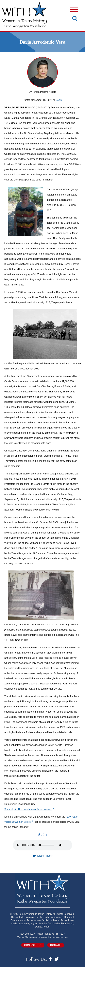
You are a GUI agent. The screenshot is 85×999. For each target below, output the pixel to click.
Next (49, 855)
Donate (55, 945)
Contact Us (32, 945)
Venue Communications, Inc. (54, 937)
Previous (39, 855)
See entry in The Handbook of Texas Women (28, 809)
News (59, 100)
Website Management (27, 937)
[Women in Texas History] (24, 15)
